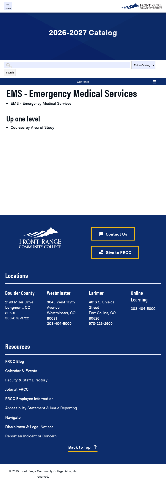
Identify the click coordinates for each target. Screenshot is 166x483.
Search (10, 72)
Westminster (58, 292)
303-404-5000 (59, 323)
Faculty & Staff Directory (26, 380)
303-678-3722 (17, 317)
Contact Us (113, 234)
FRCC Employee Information (29, 398)
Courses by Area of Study (32, 127)
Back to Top (82, 447)
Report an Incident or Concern (31, 435)
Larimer (96, 292)
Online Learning (139, 296)
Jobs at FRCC (17, 389)
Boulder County (20, 292)
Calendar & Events (21, 370)
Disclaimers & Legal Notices (29, 426)
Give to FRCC (115, 252)
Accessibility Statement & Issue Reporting (41, 407)
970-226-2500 (101, 323)
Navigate (13, 417)
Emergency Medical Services (41, 103)
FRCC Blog (14, 361)
